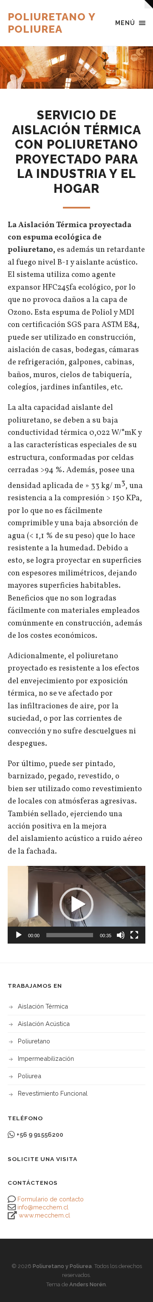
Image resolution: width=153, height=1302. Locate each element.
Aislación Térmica (43, 1006)
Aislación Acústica (44, 1023)
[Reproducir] (18, 935)
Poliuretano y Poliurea (51, 23)
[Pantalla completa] (134, 935)
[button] (77, 905)
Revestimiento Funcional (53, 1093)
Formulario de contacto (50, 1199)
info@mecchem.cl (42, 1207)
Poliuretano (34, 1041)
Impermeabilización (46, 1058)
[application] (76, 905)
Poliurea (29, 1075)
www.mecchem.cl (44, 1215)
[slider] (69, 935)
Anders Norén (87, 1284)
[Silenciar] (120, 935)
